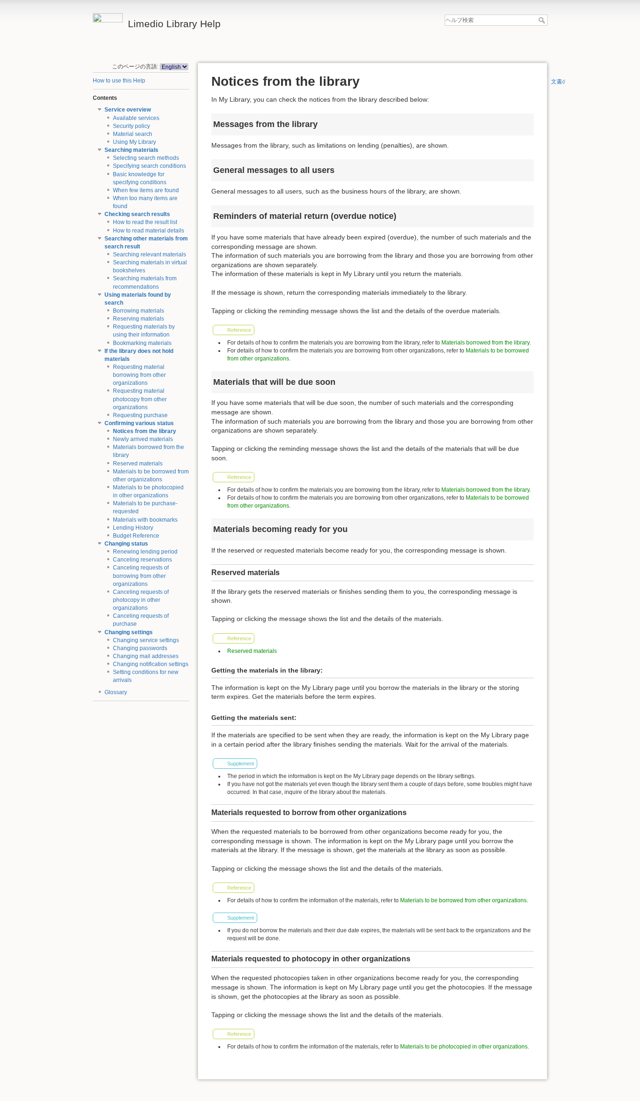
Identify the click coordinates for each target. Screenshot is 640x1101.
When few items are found (146, 190)
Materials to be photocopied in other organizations (464, 1046)
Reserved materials (138, 463)
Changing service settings (146, 640)
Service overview (127, 109)
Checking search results (137, 214)
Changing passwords (140, 648)
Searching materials (131, 150)
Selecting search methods (146, 158)
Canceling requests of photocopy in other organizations (141, 600)
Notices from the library (144, 431)
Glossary (115, 692)
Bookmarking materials (142, 343)
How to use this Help (119, 80)
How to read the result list (145, 222)
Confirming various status (139, 423)
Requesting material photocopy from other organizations (140, 399)
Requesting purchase (140, 415)
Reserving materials (138, 318)
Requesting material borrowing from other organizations (139, 375)
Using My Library (134, 142)
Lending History (133, 527)
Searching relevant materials (149, 254)
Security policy (131, 126)
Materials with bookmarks (145, 520)
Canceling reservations (142, 559)
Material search (132, 134)
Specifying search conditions (149, 166)
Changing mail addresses (146, 656)
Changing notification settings (150, 664)
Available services (136, 118)
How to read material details (148, 230)
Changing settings (128, 632)
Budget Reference (136, 535)
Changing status (126, 543)
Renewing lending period (145, 551)
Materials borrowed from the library (485, 342)
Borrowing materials (138, 310)
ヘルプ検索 (542, 20)
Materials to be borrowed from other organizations (463, 900)
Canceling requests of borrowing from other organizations (141, 575)
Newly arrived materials (143, 439)
